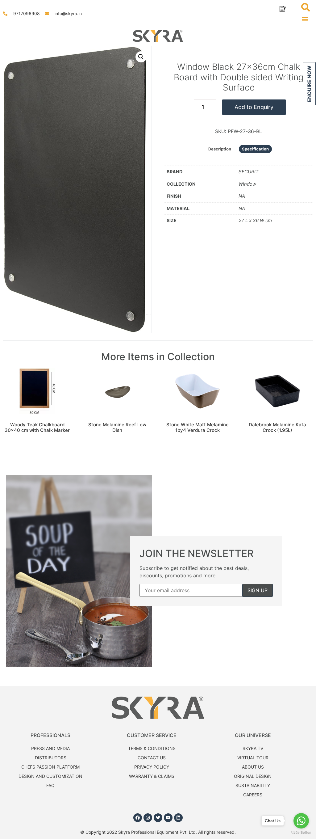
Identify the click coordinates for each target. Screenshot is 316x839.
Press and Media (50, 748)
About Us (253, 766)
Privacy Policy (151, 766)
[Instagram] (147, 817)
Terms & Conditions (152, 748)
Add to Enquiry (254, 107)
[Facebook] (137, 817)
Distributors (50, 757)
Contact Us (152, 757)
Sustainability (252, 785)
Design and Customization (50, 776)
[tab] (219, 149)
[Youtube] (168, 817)
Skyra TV (253, 748)
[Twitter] (158, 817)
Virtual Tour (252, 757)
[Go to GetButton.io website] (301, 833)
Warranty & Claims (151, 776)
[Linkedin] (178, 817)
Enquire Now (309, 83)
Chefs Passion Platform (50, 766)
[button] (306, 19)
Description (219, 148)
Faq (50, 785)
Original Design (253, 776)
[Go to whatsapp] (301, 820)
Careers (252, 794)
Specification (255, 148)
